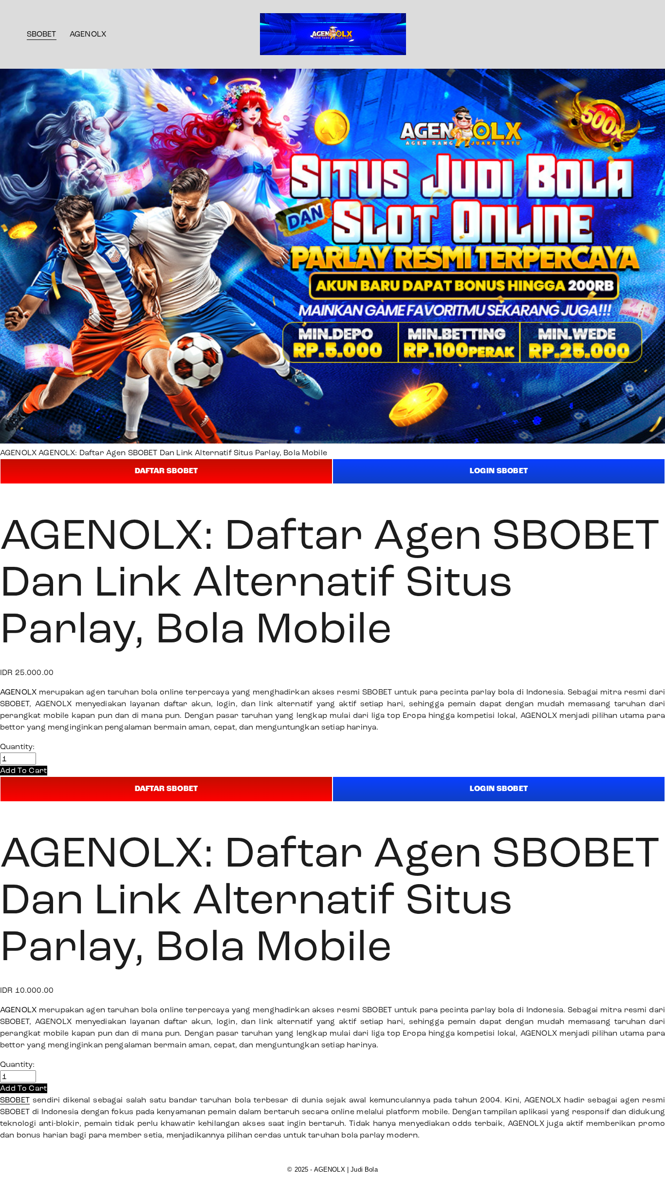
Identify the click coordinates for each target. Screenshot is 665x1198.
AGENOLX (88, 34)
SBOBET (41, 34)
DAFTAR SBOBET (166, 471)
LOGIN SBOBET (499, 471)
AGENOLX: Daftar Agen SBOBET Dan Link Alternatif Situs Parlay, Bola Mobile (182, 452)
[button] (23, 770)
